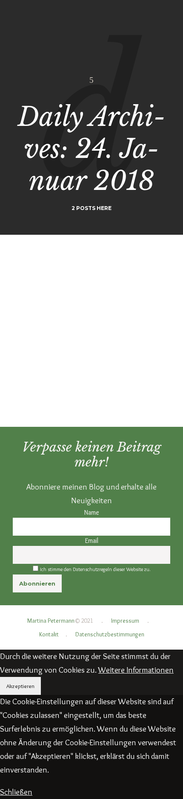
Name (91, 512)
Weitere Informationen (136, 670)
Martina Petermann (50, 620)
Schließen (16, 792)
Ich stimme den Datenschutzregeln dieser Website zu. (95, 569)
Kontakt (49, 634)
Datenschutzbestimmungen (109, 634)
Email (91, 541)
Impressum (125, 620)
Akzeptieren (20, 685)
